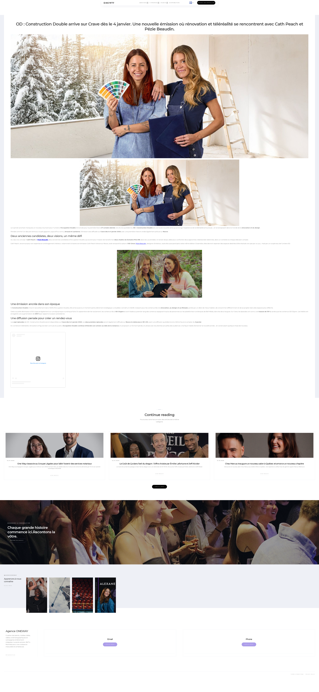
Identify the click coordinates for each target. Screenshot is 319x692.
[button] (143, 2)
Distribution (174, 2)
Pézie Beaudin (141, 243)
